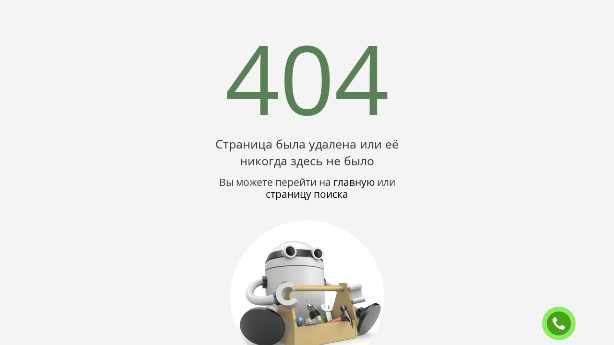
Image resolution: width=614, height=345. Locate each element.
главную (354, 182)
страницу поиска (307, 194)
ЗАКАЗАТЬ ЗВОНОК (563, 323)
